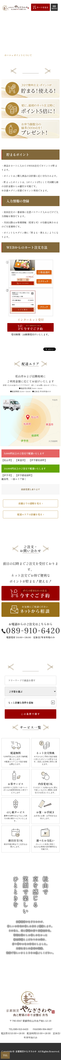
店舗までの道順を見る (29, 503)
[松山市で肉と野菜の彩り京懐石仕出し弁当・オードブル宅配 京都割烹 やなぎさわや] (15, 8)
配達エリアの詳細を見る (29, 514)
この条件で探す (30, 714)
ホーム (7, 55)
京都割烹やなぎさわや (26, 1051)
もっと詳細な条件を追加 (31, 702)
